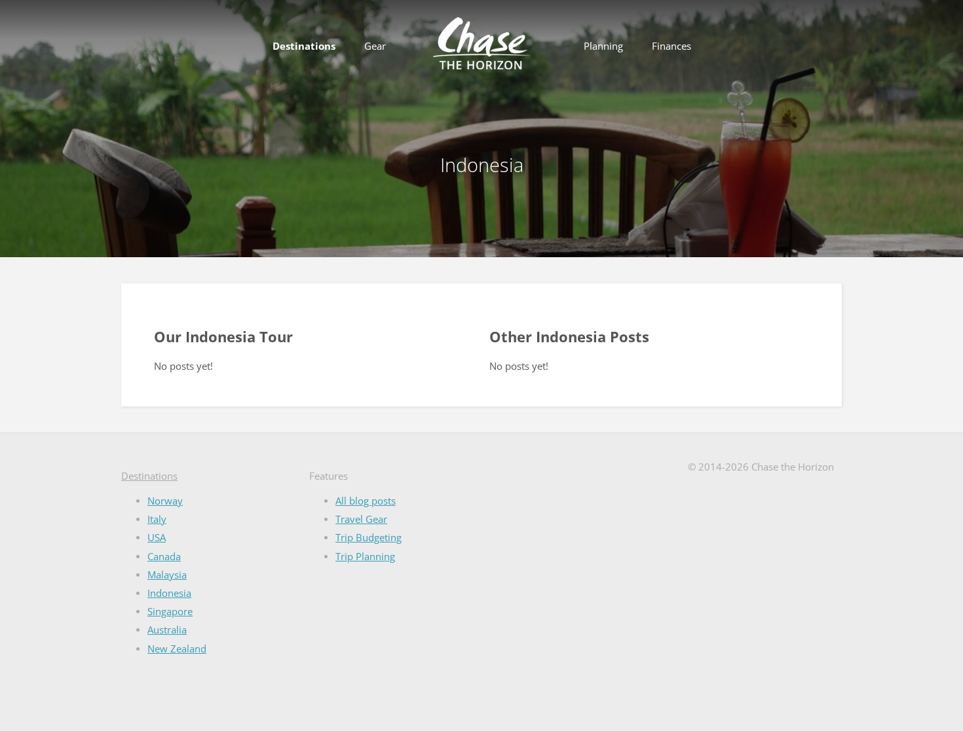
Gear (375, 46)
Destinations (304, 46)
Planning (603, 46)
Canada (164, 556)
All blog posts (365, 501)
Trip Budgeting (368, 537)
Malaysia (167, 575)
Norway (165, 501)
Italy (156, 519)
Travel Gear (361, 519)
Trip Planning (365, 556)
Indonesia (169, 593)
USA (156, 537)
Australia (167, 630)
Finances (671, 46)
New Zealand (176, 649)
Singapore (170, 611)
